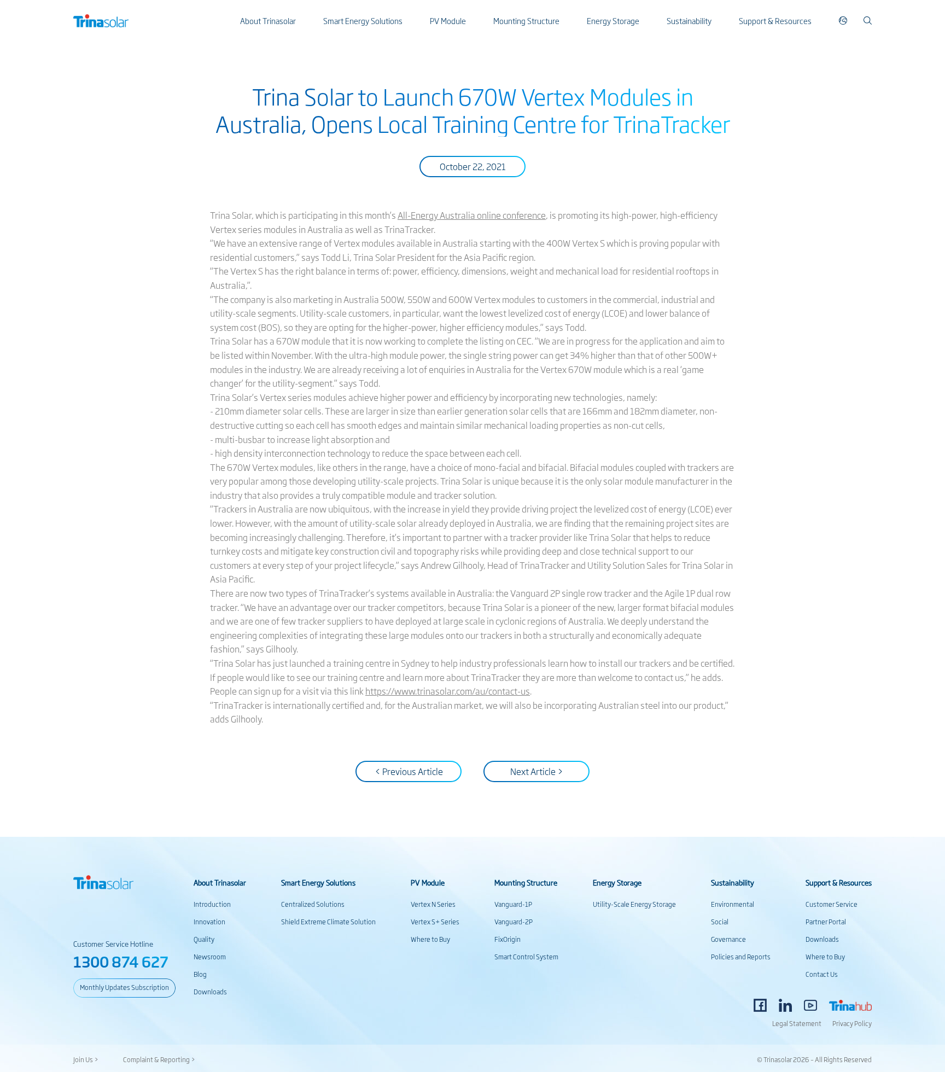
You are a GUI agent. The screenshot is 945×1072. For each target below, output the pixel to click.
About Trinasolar (268, 20)
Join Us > (85, 1059)
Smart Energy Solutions (362, 20)
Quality (204, 939)
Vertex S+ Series (435, 922)
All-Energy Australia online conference (472, 215)
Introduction (212, 904)
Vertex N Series (433, 904)
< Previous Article (409, 771)
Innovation (209, 922)
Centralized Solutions (313, 904)
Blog (200, 974)
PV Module (448, 20)
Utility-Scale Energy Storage (634, 904)
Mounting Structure (526, 20)
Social (719, 922)
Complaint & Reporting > (159, 1059)
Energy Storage (613, 20)
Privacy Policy (852, 1023)
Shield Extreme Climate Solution (328, 922)
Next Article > (536, 771)
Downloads (210, 992)
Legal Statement (796, 1023)
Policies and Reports (741, 957)
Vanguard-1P (513, 904)
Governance (728, 939)
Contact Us (822, 974)
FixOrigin (507, 939)
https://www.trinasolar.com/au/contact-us (447, 690)
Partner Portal (826, 922)
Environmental (732, 904)
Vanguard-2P (513, 922)
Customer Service (832, 904)
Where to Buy (430, 939)
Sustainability (689, 20)
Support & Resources (775, 20)
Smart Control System (526, 957)
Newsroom (210, 957)
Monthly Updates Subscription (124, 987)
